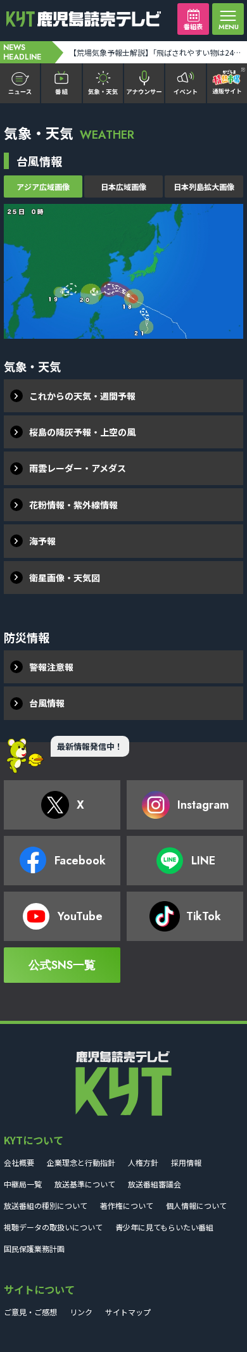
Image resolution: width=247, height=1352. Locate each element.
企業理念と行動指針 (81, 1162)
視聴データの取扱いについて (53, 1227)
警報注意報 (51, 666)
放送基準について (84, 1183)
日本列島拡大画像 (204, 186)
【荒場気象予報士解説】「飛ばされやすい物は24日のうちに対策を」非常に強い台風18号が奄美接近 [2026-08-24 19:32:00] (157, 52)
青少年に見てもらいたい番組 (164, 1227)
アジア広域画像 (43, 186)
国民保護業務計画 (34, 1248)
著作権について (126, 1205)
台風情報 (47, 703)
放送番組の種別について (45, 1205)
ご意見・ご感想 (30, 1311)
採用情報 (186, 1162)
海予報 (42, 540)
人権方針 (143, 1162)
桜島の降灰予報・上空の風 (82, 432)
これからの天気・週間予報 (82, 395)
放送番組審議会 (154, 1183)
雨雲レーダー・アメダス (77, 468)
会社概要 (19, 1162)
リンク (81, 1311)
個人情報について (196, 1205)
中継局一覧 (23, 1183)
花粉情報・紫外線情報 (73, 504)
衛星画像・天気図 (64, 577)
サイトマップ (128, 1311)
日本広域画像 (123, 186)
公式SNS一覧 (62, 965)
